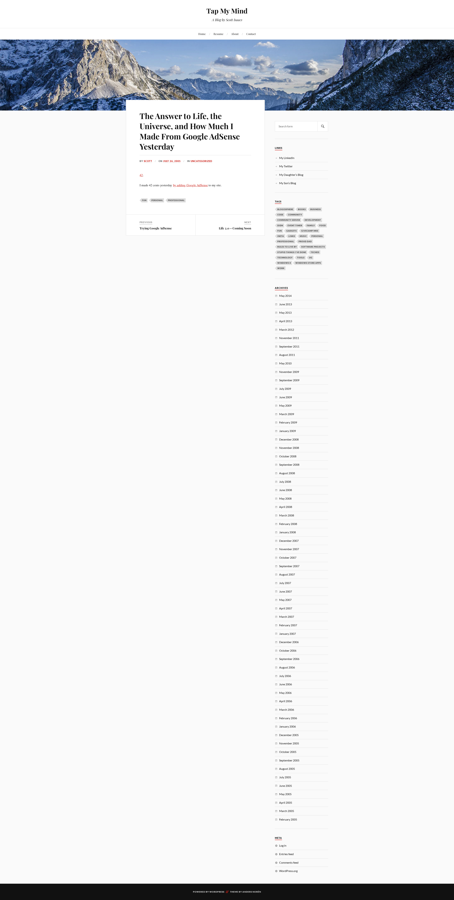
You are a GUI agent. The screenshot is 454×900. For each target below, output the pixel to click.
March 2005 (286, 811)
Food (322, 225)
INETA (280, 236)
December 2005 (289, 735)
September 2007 (289, 566)
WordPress (216, 891)
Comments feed (288, 862)
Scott (148, 161)
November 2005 (289, 743)
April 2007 (285, 608)
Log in (282, 845)
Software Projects (313, 247)
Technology (284, 257)
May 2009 (285, 405)
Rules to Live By (287, 247)
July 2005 (285, 777)
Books (302, 209)
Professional (176, 200)
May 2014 (285, 295)
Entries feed (286, 854)
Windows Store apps (308, 263)
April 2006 (285, 701)
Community (295, 214)
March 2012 (286, 329)
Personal (157, 200)
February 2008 (288, 523)
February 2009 (288, 422)
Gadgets (291, 231)
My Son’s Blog (287, 183)
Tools (300, 257)
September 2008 (289, 464)
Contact (251, 34)
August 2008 (287, 473)
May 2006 (285, 692)
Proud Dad (305, 241)
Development (313, 220)
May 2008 (285, 498)
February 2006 (288, 718)
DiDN (280, 225)
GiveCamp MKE (309, 231)
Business (315, 209)
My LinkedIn (286, 157)
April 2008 (285, 506)
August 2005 (287, 768)
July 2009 (285, 388)
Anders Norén (251, 891)
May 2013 (285, 312)
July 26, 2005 (172, 161)
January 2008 (287, 532)
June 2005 (285, 785)
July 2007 (285, 583)
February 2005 (288, 819)
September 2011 (289, 346)
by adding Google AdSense (190, 185)
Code (280, 214)
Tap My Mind (227, 10)
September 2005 (289, 760)
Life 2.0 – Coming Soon (235, 228)
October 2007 (287, 557)
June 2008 (285, 490)
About (235, 34)
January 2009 (287, 431)
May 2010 (285, 363)
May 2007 (285, 599)
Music (303, 236)
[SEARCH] (322, 126)
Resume (218, 34)
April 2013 (285, 321)
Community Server (288, 220)
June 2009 (285, 397)
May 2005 (285, 794)
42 (141, 175)
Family (311, 225)
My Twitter (286, 166)
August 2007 (287, 574)
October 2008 (287, 456)
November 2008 (289, 447)
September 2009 (289, 380)
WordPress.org (288, 871)
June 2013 (285, 304)
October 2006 (287, 650)
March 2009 (286, 414)
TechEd (315, 252)
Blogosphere (285, 209)
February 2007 (288, 625)
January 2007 (287, 633)
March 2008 (286, 515)
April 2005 (285, 802)
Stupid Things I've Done (291, 252)
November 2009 (289, 371)
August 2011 (287, 354)
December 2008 (289, 439)
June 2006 (285, 684)
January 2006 (287, 726)
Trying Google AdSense (156, 228)
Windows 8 (284, 263)
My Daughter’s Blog (291, 174)
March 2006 (286, 709)
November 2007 (289, 549)
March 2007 (286, 616)
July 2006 (285, 676)
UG (310, 257)
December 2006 (289, 642)
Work (280, 268)
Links (292, 236)
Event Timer (295, 225)
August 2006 (287, 667)
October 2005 (287, 751)
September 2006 (289, 658)
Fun (144, 200)
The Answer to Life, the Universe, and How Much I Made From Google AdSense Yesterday (190, 131)
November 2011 (289, 338)
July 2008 (285, 481)
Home (202, 34)
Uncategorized (201, 161)
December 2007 (289, 540)
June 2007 (285, 591)
